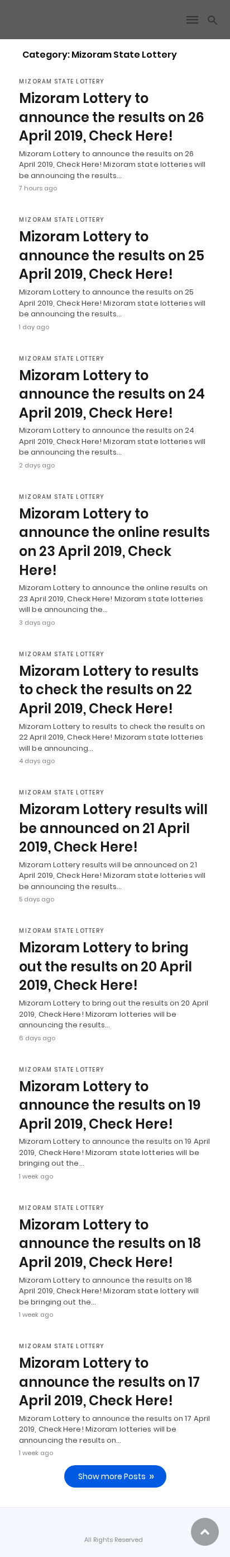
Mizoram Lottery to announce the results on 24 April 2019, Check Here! (112, 394)
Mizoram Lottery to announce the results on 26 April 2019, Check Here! (111, 117)
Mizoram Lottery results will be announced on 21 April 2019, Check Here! (113, 828)
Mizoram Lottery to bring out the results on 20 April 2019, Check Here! (105, 966)
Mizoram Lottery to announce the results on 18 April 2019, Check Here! (110, 1243)
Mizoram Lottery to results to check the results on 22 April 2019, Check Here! (109, 690)
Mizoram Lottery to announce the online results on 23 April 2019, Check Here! (114, 541)
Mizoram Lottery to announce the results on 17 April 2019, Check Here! (109, 1382)
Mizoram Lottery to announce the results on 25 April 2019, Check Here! (111, 255)
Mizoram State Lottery (62, 81)
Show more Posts (112, 1476)
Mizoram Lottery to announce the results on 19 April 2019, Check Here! (110, 1105)
